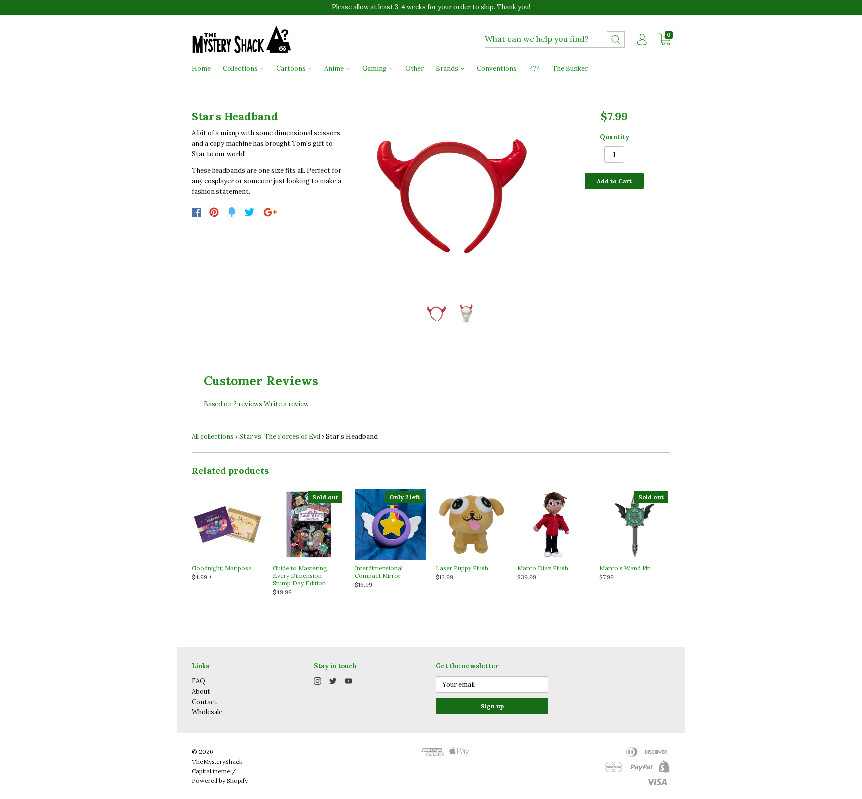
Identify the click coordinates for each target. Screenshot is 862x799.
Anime (334, 68)
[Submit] (616, 39)
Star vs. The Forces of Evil (279, 436)
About (201, 691)
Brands (448, 68)
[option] (452, 197)
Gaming (375, 68)
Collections (241, 68)
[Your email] (492, 684)
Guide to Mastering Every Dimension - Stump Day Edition (300, 575)
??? (534, 68)
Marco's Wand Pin (625, 568)
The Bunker (570, 68)
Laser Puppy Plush (462, 568)
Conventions (497, 68)
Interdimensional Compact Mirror (379, 571)
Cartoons (291, 68)
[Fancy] (232, 212)
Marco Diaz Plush (542, 568)
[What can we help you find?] (555, 39)
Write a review (286, 404)
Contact (204, 702)
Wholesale (207, 712)
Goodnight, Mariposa (222, 568)
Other (414, 68)
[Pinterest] (214, 212)
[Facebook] (196, 212)
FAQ (198, 681)
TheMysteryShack (217, 761)
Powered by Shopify (220, 780)
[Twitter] (250, 212)
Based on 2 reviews (233, 404)
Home (201, 68)
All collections (213, 436)
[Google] (270, 212)
